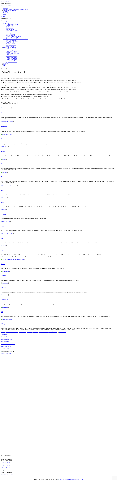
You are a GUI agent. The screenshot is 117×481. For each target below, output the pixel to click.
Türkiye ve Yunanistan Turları (12, 37)
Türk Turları (5, 8)
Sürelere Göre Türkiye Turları (9, 10)
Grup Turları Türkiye (10, 26)
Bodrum (3, 264)
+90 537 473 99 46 (5, 1)
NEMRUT (3, 276)
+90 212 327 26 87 (6, 467)
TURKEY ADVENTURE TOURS (13, 36)
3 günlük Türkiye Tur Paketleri (12, 48)
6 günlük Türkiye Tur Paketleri (12, 52)
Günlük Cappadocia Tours (6, 339)
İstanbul (3, 112)
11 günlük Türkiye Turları (11, 58)
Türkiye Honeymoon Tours (32, 332)
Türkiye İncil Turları (10, 34)
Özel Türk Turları (9, 28)
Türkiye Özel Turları (52, 332)
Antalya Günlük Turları (11, 45)
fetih (2, 238)
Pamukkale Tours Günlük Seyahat (8, 344)
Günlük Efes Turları (10, 42)
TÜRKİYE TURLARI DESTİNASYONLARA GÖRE (15, 9)
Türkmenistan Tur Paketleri (12, 24)
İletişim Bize (6, 12)
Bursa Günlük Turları (5, 348)
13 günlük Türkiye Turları (11, 60)
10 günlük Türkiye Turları (11, 57)
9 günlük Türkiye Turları (11, 56)
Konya (2, 202)
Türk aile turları (9, 31)
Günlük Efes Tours (5, 341)
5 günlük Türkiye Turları (11, 51)
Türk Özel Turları (9, 25)
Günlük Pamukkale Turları (11, 43)
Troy (2, 250)
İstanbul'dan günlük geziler (11, 30)
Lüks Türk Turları (10, 29)
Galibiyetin (4, 324)
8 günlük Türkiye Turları (11, 54)
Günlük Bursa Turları (10, 46)
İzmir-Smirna (4, 299)
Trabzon (3, 226)
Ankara (3, 151)
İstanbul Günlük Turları (11, 40)
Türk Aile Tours (22, 332)
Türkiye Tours (4, 334)
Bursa (2, 177)
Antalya (3, 190)
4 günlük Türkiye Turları (11, 50)
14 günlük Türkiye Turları (11, 62)
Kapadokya (4, 126)
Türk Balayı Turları (10, 33)
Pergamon (3, 214)
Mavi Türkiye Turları (10, 35)
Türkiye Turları (6, 23)
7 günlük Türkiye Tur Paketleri (12, 53)
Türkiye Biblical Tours (43, 332)
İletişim (4, 64)
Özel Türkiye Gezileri (5, 332)
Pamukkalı (4, 163)
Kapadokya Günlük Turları (12, 41)
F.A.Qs (4, 14)
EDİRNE (3, 287)
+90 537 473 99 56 (6, 465)
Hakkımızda (5, 11)
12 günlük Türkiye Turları (11, 59)
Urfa (2, 312)
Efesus (2, 138)
